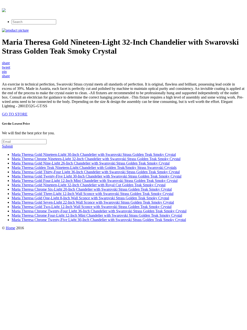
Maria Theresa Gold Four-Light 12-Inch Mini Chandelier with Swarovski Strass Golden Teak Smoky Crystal (95, 181)
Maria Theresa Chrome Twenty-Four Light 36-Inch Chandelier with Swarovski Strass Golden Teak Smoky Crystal (99, 211)
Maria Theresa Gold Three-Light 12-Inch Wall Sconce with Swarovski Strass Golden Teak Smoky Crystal (92, 194)
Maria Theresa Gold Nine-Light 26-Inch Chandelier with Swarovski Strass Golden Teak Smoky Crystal (91, 163)
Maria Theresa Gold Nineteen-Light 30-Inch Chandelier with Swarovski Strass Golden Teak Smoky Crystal (94, 154)
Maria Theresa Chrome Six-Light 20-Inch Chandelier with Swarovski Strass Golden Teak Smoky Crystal (92, 189)
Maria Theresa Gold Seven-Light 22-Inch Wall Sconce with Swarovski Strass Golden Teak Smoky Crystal (93, 202)
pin (4, 72)
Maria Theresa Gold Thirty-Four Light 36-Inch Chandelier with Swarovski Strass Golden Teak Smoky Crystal (96, 172)
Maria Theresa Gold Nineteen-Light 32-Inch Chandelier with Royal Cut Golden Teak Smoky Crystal (88, 185)
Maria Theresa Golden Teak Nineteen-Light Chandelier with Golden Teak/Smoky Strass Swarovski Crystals (94, 167)
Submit (7, 146)
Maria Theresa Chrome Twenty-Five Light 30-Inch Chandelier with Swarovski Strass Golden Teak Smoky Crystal (99, 220)
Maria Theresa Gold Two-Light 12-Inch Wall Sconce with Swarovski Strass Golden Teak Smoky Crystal (92, 207)
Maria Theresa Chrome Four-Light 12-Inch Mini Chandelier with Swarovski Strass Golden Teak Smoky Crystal (97, 215)
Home (10, 228)
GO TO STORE (14, 114)
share (6, 63)
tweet (6, 67)
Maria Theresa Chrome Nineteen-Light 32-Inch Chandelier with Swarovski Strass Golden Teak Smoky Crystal (96, 159)
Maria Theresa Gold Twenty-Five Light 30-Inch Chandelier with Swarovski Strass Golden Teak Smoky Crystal (96, 176)
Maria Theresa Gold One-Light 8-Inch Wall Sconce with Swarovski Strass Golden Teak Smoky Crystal (90, 198)
